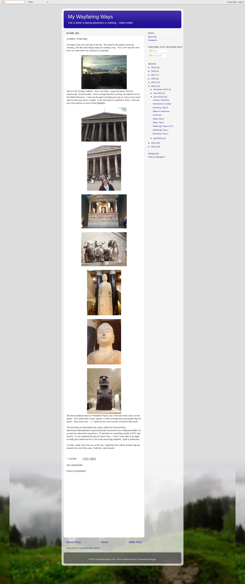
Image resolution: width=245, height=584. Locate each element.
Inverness (157, 115)
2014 (153, 86)
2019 (153, 67)
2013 (153, 143)
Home (104, 542)
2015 (153, 82)
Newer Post (73, 542)
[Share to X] (89, 458)
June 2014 (158, 97)
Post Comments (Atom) (89, 548)
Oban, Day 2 (158, 119)
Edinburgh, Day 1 (160, 130)
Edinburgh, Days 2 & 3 (163, 126)
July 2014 (158, 93)
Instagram (152, 40)
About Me (152, 37)
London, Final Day (161, 100)
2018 (153, 71)
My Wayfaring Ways (90, 17)
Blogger (152, 559)
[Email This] (84, 458)
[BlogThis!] (86, 458)
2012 (153, 147)
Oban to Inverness (161, 111)
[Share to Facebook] (92, 458)
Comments (156, 56)
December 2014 (160, 89)
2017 (153, 75)
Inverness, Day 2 (160, 108)
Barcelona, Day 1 (160, 134)
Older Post (135, 542)
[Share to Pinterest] (94, 458)
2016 (153, 79)
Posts (154, 51)
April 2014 (158, 138)
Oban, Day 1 (158, 122)
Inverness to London (162, 104)
